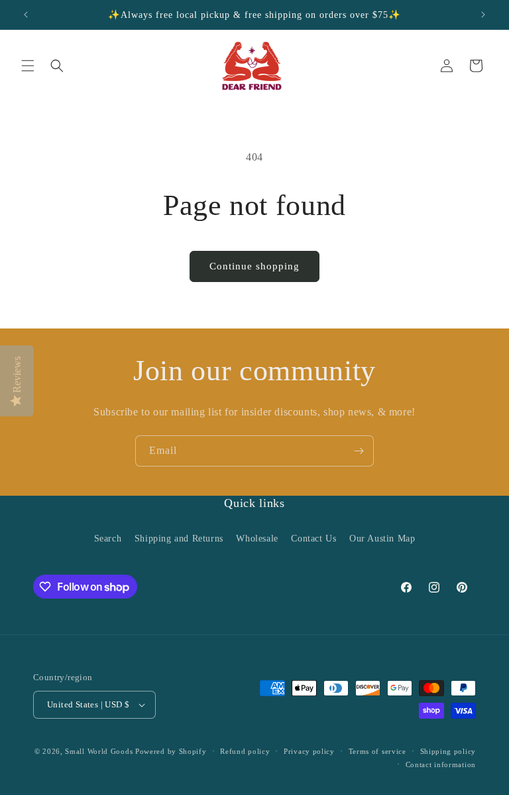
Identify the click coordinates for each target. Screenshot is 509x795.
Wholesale (257, 538)
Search (108, 538)
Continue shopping (254, 266)
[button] (27, 65)
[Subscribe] (358, 451)
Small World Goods (99, 751)
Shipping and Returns (179, 538)
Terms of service (377, 751)
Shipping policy (448, 751)
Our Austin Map (382, 538)
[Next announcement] (483, 14)
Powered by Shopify (171, 751)
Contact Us (313, 538)
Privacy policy (309, 751)
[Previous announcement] (25, 14)
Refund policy (245, 751)
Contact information (441, 764)
